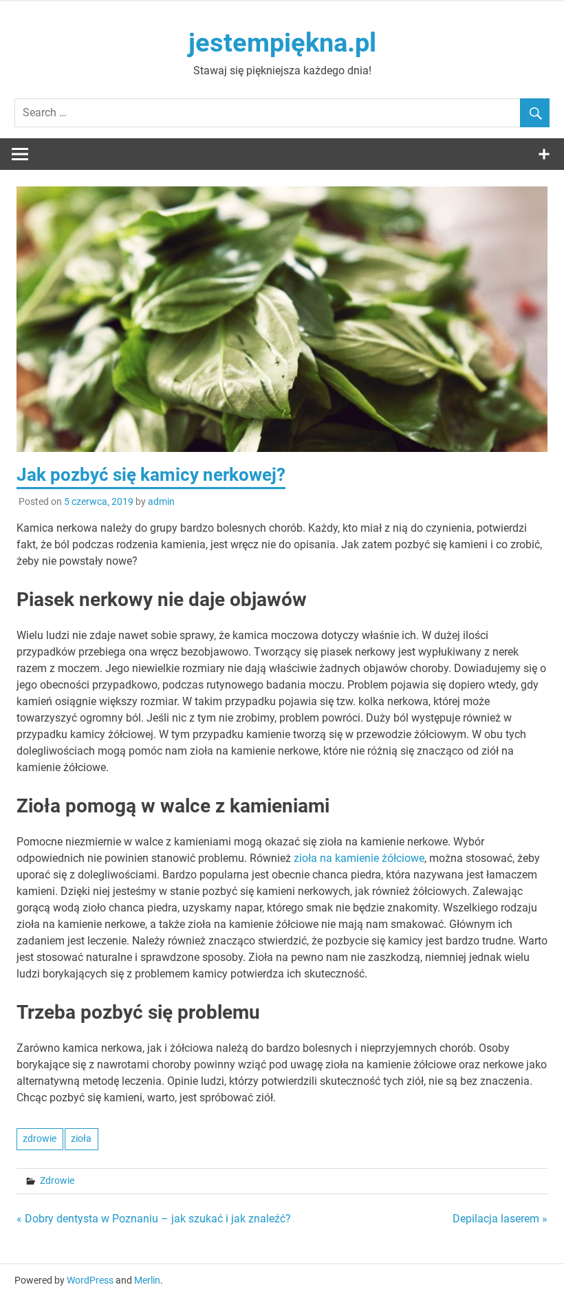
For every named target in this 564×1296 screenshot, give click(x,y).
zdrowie (39, 1138)
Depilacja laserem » (500, 1218)
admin (161, 501)
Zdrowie (57, 1180)
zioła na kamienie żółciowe (359, 858)
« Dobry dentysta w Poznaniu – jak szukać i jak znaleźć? (154, 1218)
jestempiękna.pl (282, 43)
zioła (81, 1138)
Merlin (147, 1280)
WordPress (90, 1280)
